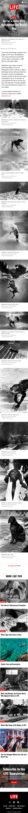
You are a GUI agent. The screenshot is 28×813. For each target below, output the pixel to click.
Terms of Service (21, 806)
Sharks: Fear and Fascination (10, 664)
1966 (9, 565)
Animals (14, 17)
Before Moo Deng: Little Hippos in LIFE (13, 725)
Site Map (5, 806)
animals (12, 565)
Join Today (14, 782)
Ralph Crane (17, 565)
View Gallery (14, 33)
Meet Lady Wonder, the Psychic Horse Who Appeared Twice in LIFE (13, 694)
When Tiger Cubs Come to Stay (11, 635)
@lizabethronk (6, 96)
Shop (25, 2)
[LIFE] (14, 7)
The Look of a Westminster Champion (13, 605)
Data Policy (8, 808)
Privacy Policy (12, 806)
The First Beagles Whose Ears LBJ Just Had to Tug (14, 755)
